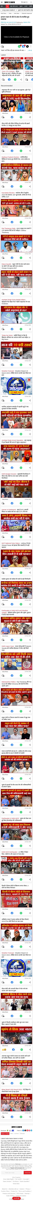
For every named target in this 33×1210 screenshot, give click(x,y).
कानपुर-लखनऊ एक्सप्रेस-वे (8, 10)
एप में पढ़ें (16, 1198)
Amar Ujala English (8, 1179)
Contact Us (14, 1191)
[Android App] (7, 1130)
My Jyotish (18, 1179)
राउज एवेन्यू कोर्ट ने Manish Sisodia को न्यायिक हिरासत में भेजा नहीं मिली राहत (16, 648)
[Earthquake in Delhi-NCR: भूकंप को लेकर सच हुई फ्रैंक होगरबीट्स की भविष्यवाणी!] (12, 845)
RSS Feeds (20, 1193)
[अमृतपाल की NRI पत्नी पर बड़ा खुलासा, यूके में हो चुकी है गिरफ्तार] (12, 117)
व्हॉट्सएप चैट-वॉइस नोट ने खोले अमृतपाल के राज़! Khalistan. (16, 302)
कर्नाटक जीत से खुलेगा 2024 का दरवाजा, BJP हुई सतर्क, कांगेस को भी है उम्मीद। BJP (16, 195)
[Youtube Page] (27, 1130)
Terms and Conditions (25, 1191)
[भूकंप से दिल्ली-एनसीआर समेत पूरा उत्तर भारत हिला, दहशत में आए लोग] (13, 1049)
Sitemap (27, 1193)
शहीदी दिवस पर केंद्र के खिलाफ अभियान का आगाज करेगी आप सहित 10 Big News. (16, 337)
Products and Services (9, 1193)
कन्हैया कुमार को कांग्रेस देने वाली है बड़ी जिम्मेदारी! (16, 579)
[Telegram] (31, 1130)
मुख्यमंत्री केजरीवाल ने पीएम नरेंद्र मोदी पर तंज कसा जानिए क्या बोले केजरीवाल (16, 476)
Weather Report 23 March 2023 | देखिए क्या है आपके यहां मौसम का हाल (16, 373)
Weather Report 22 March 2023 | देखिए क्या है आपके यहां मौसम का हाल (16, 955)
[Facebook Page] (23, 1130)
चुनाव (21, 6)
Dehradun (22, 1133)
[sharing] (30, 46)
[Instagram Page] (29, 1130)
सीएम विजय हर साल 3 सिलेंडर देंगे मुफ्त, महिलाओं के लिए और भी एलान (12, 73)
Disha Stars (16, 1183)
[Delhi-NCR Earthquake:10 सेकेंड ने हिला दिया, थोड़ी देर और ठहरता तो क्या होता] (12, 879)
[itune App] (10, 1130)
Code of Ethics (10, 1195)
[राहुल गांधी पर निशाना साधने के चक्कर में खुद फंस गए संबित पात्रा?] (12, 745)
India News (16, 13)
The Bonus (16, 1181)
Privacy (28, 1189)
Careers (22, 1189)
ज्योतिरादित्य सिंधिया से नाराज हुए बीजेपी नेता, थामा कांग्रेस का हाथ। (16, 159)
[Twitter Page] (25, 1130)
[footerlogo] (16, 1127)
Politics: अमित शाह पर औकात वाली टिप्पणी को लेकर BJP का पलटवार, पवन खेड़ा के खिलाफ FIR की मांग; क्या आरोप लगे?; (16, 1145)
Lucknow (16, 1133)
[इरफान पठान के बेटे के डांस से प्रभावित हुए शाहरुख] (27, 46)
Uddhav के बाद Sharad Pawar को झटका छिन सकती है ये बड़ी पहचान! (16, 545)
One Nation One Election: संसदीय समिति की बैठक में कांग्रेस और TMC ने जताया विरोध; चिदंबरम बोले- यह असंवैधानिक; (16, 1149)
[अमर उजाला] (9, 2)
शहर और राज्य (14, 6)
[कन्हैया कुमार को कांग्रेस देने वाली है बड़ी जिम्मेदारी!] (12, 604)
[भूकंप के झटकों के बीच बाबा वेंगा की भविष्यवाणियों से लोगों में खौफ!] (12, 812)
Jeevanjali (26, 1179)
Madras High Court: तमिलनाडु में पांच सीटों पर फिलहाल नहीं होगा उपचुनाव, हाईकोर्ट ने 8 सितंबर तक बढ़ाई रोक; (16, 1153)
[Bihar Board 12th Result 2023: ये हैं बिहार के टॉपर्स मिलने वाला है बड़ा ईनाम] (12, 1117)
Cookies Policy (5, 1191)
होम (2, 6)
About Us (4, 1189)
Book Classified (24, 1181)
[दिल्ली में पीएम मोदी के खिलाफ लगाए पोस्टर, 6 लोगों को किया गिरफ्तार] (12, 913)
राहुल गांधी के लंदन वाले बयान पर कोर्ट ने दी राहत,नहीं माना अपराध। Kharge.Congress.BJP (16, 266)
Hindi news (18, 1164)
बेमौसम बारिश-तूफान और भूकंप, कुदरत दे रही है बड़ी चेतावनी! (16, 612)
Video (10, 13)
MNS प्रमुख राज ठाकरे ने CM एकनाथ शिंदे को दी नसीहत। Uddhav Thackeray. (16, 230)
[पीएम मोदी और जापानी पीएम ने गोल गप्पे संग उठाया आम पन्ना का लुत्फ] (12, 1016)
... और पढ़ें (29, 50)
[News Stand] (13, 1130)
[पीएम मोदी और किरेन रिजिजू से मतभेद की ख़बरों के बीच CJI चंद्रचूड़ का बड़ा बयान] (12, 150)
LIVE (25, 6)
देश (7, 6)
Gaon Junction (7, 1181)
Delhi (11, 1133)
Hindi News (3, 13)
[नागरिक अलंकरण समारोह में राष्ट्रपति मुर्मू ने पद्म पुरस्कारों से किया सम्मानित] (12, 434)
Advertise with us (13, 1189)
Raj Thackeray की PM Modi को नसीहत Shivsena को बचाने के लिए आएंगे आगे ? (16, 684)
